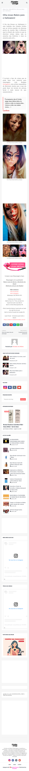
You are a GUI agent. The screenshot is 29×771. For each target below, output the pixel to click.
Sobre (14, 764)
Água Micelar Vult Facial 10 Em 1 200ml (18, 456)
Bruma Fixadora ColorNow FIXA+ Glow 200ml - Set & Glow (13, 426)
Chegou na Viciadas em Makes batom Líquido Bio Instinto (18, 503)
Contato (19, 764)
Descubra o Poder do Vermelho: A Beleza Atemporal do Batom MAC (18, 488)
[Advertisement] (14, 66)
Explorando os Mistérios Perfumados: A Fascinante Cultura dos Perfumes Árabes (17, 471)
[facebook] (10, 387)
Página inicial (5, 9)
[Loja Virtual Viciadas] (14, 655)
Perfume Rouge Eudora (16, 509)
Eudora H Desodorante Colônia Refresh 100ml (16, 480)
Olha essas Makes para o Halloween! (16, 371)
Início (10, 764)
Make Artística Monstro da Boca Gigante (18, 364)
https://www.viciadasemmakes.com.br (14, 319)
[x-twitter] (14, 387)
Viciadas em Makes (18, 346)
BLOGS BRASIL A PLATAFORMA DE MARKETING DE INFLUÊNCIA (18, 496)
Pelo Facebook (14, 291)
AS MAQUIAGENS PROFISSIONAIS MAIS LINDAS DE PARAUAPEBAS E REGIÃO (17, 441)
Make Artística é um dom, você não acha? (18, 357)
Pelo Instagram (14, 293)
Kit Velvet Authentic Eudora (17, 448)
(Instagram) (6, 84)
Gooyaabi (14, 768)
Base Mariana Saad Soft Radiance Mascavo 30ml (16, 463)
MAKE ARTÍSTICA (12, 9)
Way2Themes (16, 767)
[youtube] (19, 387)
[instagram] (5, 387)
